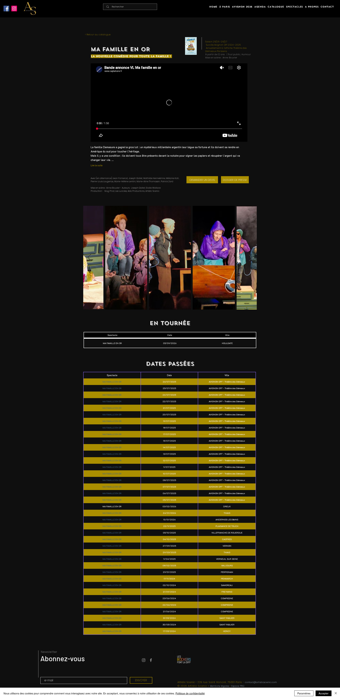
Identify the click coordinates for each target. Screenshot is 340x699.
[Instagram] (14, 8)
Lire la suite (97, 165)
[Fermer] (336, 693)
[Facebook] (6, 8)
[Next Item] (251, 257)
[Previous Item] (89, 257)
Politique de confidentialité (190, 693)
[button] (294, 7)
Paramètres (303, 693)
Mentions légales (219, 685)
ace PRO (239, 685)
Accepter (323, 693)
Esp (233, 685)
